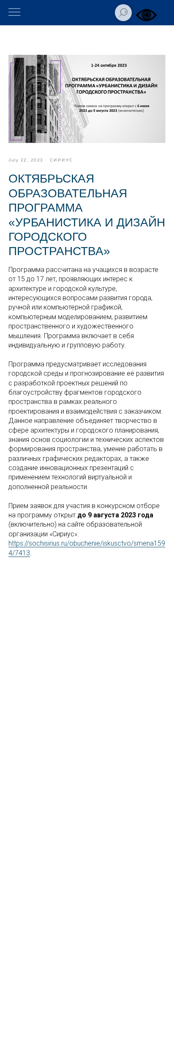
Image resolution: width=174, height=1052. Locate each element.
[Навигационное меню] (14, 12)
